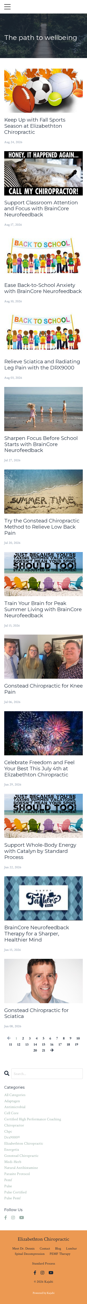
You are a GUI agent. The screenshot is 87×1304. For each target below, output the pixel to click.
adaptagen (12, 1101)
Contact (45, 1248)
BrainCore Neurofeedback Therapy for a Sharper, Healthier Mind (36, 934)
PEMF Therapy (60, 1254)
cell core (11, 1113)
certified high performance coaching (32, 1119)
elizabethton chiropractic (23, 1143)
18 (68, 1044)
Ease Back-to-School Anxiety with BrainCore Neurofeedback (43, 288)
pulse (8, 1186)
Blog (58, 1248)
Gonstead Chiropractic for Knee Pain (43, 689)
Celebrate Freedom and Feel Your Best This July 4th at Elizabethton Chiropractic (39, 769)
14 (35, 1044)
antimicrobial (14, 1107)
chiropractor (14, 1125)
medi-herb (12, 1161)
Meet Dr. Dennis (23, 1248)
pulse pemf (12, 1198)
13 (27, 1044)
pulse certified (15, 1192)
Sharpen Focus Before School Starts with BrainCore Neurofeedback (41, 444)
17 (60, 1044)
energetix (11, 1149)
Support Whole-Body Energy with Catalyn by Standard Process (40, 851)
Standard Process (43, 1263)
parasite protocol (17, 1173)
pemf (8, 1180)
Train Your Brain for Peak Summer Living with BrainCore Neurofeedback (43, 609)
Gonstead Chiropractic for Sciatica (36, 1013)
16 (51, 1044)
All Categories (14, 1094)
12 (18, 1044)
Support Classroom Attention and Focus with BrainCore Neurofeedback (41, 209)
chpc (8, 1131)
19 (76, 1044)
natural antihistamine (21, 1167)
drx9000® (12, 1137)
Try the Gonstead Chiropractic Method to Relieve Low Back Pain (41, 527)
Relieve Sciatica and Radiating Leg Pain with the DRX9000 (42, 365)
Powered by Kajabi (43, 1293)
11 (10, 1044)
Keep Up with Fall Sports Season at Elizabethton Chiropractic (34, 126)
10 (78, 1038)
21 (43, 1050)
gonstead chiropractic (21, 1155)
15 (43, 1044)
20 (35, 1050)
